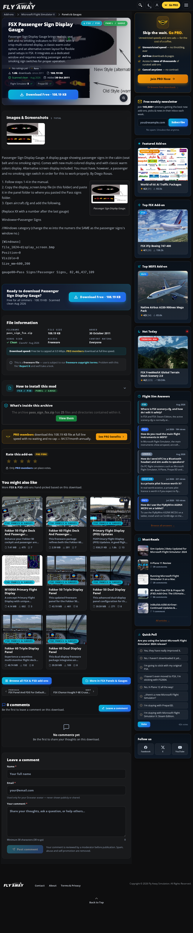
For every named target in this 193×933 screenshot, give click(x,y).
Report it (24, 366)
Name (11, 766)
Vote (144, 724)
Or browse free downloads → (162, 87)
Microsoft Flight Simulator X (38, 14)
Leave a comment (117, 708)
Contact (40, 885)
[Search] (140, 5)
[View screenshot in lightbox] (124, 98)
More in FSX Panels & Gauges (108, 680)
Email (11, 782)
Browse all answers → (163, 525)
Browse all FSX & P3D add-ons (28, 680)
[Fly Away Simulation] (19, 5)
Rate (36, 68)
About (53, 885)
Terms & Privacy (70, 885)
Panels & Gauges (71, 14)
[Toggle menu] (186, 5)
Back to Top (96, 902)
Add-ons (9, 14)
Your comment (17, 803)
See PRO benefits (110, 436)
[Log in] (157, 5)
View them (66, 418)
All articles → (163, 620)
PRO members (75, 351)
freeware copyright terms (81, 362)
